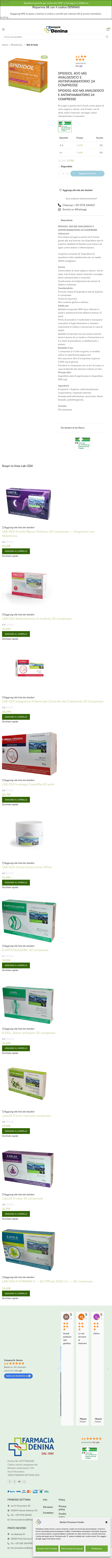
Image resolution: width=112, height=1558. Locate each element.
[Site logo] (55, 29)
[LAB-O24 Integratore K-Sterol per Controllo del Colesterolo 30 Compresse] (29, 667)
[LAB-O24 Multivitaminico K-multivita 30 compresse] (29, 584)
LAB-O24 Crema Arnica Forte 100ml (26, 867)
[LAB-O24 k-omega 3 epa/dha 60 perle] (29, 750)
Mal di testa (32, 44)
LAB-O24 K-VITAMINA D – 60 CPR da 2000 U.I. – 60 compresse (47, 1281)
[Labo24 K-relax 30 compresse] (29, 1164)
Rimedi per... (17, 44)
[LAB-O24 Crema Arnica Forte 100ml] (29, 833)
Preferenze (97, 1548)
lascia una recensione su (17, 1375)
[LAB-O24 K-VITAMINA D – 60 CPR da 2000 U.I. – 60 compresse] (29, 1247)
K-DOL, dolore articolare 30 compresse (28, 1033)
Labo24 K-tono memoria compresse (26, 1115)
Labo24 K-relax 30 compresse (22, 1198)
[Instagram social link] (14, 1482)
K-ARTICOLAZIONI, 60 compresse (25, 950)
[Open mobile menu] (3, 29)
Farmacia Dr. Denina (13, 1360)
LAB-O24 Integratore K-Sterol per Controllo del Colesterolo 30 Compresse (52, 701)
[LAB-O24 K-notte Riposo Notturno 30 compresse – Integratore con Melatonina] (29, 498)
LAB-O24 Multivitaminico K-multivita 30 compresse (36, 618)
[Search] (107, 37)
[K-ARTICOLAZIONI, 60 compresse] (29, 916)
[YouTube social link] (19, 1482)
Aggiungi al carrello (87, 173)
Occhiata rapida (10, 556)
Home (5, 44)
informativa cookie (54, 1539)
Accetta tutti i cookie (47, 1548)
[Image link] (31, 1446)
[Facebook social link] (10, 1482)
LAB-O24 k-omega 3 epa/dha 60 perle (28, 784)
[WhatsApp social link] (24, 1482)
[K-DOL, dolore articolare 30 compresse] (29, 999)
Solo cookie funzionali (72, 1548)
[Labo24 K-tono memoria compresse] (29, 1082)
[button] (106, 1522)
